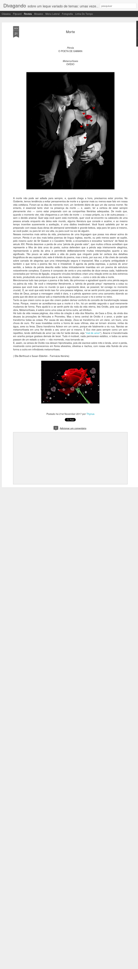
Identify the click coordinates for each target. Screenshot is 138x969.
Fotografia (67, 13)
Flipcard (17, 13)
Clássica (6, 13)
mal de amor (93, 333)
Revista (28, 13)
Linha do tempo (84, 13)
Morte (70, 31)
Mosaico (38, 13)
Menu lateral (52, 13)
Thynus (90, 414)
